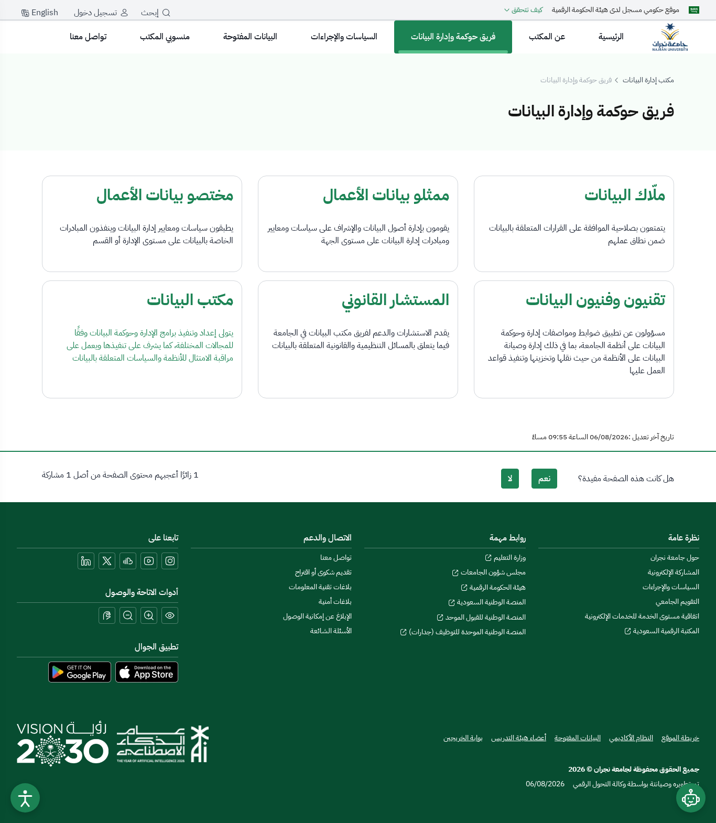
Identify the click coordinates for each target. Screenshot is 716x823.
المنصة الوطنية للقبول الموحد (485, 617)
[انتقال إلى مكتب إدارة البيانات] (670, 36)
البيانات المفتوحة (250, 36)
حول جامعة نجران (674, 557)
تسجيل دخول (95, 12)
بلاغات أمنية (335, 601)
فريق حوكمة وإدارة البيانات (453, 36)
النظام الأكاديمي (631, 737)
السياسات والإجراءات (344, 36)
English (43, 12)
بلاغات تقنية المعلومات (320, 586)
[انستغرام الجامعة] (170, 561)
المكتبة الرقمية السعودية (665, 630)
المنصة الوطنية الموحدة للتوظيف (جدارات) (466, 631)
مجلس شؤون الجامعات (492, 572)
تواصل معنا (88, 36)
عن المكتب (547, 36)
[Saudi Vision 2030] (63, 744)
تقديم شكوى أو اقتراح (323, 572)
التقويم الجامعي (677, 601)
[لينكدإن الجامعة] (86, 561)
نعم (544, 478)
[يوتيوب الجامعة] (149, 561)
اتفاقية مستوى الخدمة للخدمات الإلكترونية (642, 616)
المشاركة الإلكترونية (673, 572)
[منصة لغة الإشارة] (107, 615)
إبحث (150, 12)
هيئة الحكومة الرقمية (497, 587)
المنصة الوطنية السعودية (490, 602)
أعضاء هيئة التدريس (518, 737)
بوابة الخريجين (463, 737)
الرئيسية (611, 36)
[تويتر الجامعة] (107, 561)
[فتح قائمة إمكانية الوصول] (25, 798)
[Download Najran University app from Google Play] (79, 671)
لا (510, 478)
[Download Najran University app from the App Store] (146, 671)
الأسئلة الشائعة (331, 630)
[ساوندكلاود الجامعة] (128, 561)
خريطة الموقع (680, 737)
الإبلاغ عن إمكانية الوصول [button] (317, 616)
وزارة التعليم (509, 557)
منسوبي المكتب (165, 36)
